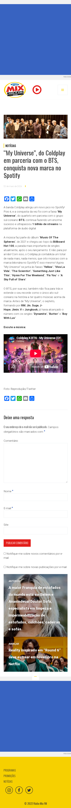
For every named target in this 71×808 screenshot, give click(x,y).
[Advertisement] (35, 39)
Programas (10, 770)
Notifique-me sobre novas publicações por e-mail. (36, 567)
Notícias (10, 146)
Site (6, 524)
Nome (8, 491)
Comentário (11, 440)
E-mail (8, 508)
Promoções (10, 776)
